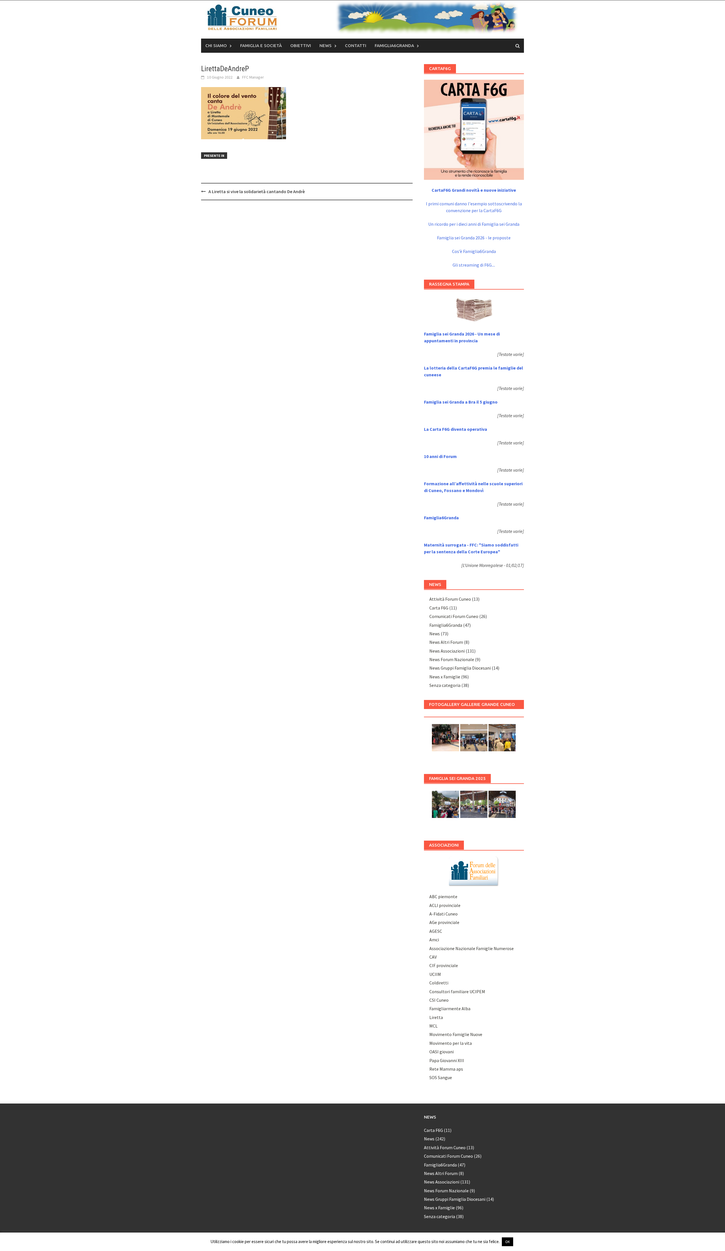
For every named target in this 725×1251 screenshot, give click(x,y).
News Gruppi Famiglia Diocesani (460, 668)
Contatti (355, 45)
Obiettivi (300, 45)
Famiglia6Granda (394, 45)
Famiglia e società (261, 45)
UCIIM (435, 974)
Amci (434, 939)
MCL (433, 1026)
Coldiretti (438, 983)
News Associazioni (447, 651)
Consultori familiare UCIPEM (457, 991)
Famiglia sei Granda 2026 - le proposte (474, 238)
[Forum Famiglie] (474, 871)
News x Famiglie (444, 677)
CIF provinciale (443, 965)
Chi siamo (216, 45)
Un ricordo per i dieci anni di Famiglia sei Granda (473, 224)
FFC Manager (253, 77)
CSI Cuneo (439, 1000)
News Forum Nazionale (451, 659)
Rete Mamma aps (446, 1069)
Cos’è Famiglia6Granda (474, 251)
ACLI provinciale (444, 905)
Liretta (436, 1017)
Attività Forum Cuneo (450, 599)
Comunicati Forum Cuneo (453, 616)
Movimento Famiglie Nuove (455, 1034)
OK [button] (507, 1241)
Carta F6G (438, 608)
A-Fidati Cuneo (443, 914)
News (325, 45)
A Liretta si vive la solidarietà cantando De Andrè (256, 191)
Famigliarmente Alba (449, 1008)
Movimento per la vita (450, 1043)
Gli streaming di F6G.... (474, 265)
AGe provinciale (444, 922)
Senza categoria (444, 685)
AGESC (435, 931)
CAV (433, 957)
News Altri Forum (446, 642)
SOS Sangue (440, 1077)
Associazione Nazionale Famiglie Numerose (471, 948)
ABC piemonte (443, 896)
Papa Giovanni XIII (446, 1060)
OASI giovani (441, 1051)
